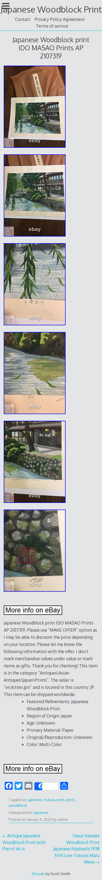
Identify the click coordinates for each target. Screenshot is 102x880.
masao (49, 800)
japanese (35, 800)
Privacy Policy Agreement (60, 19)
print (60, 800)
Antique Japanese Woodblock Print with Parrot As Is (24, 842)
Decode (38, 873)
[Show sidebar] (5, 6)
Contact (22, 19)
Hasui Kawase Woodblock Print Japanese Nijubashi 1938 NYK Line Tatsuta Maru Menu (76, 848)
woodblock (18, 805)
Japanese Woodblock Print (51, 9)
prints (70, 800)
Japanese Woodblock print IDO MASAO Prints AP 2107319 (50, 48)
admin (63, 819)
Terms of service (52, 26)
